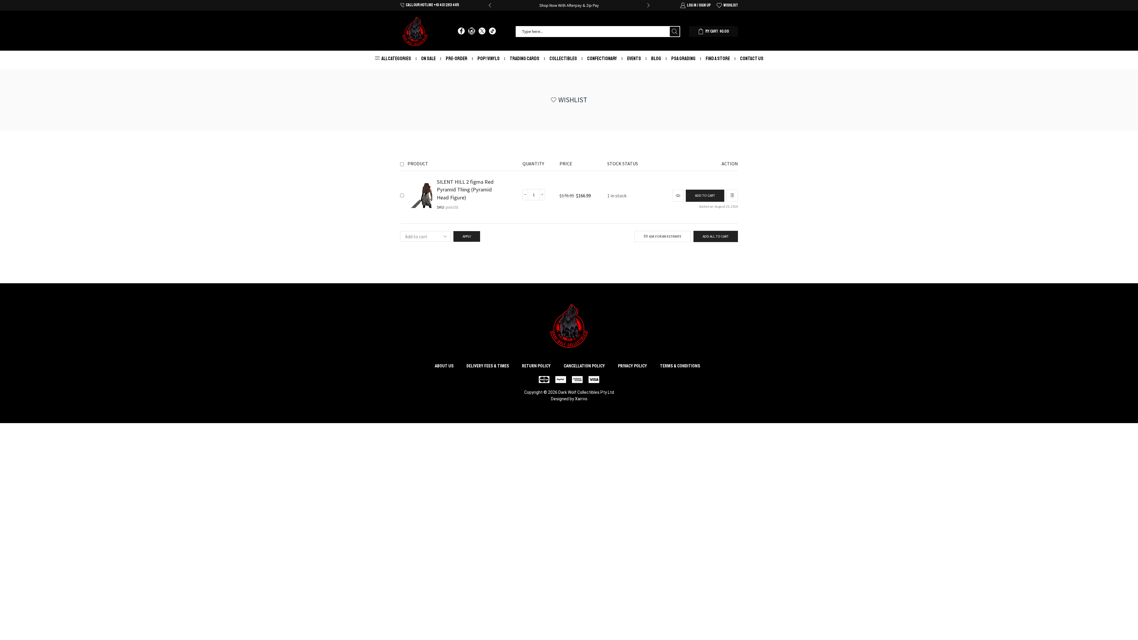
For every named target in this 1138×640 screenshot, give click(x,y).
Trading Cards (524, 58)
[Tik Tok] (492, 31)
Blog (656, 58)
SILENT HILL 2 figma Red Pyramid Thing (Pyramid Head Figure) (465, 189)
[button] (490, 5)
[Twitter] (482, 31)
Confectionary (602, 58)
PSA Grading (683, 58)
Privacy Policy (632, 366)
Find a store (718, 58)
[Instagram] (471, 31)
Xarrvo (581, 398)
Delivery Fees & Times (487, 366)
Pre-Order (456, 58)
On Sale (428, 58)
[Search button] (675, 31)
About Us (444, 366)
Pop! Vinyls (488, 58)
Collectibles (563, 58)
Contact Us (751, 58)
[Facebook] (461, 31)
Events (634, 58)
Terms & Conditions (680, 366)
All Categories (396, 58)
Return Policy (536, 366)
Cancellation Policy (584, 366)
